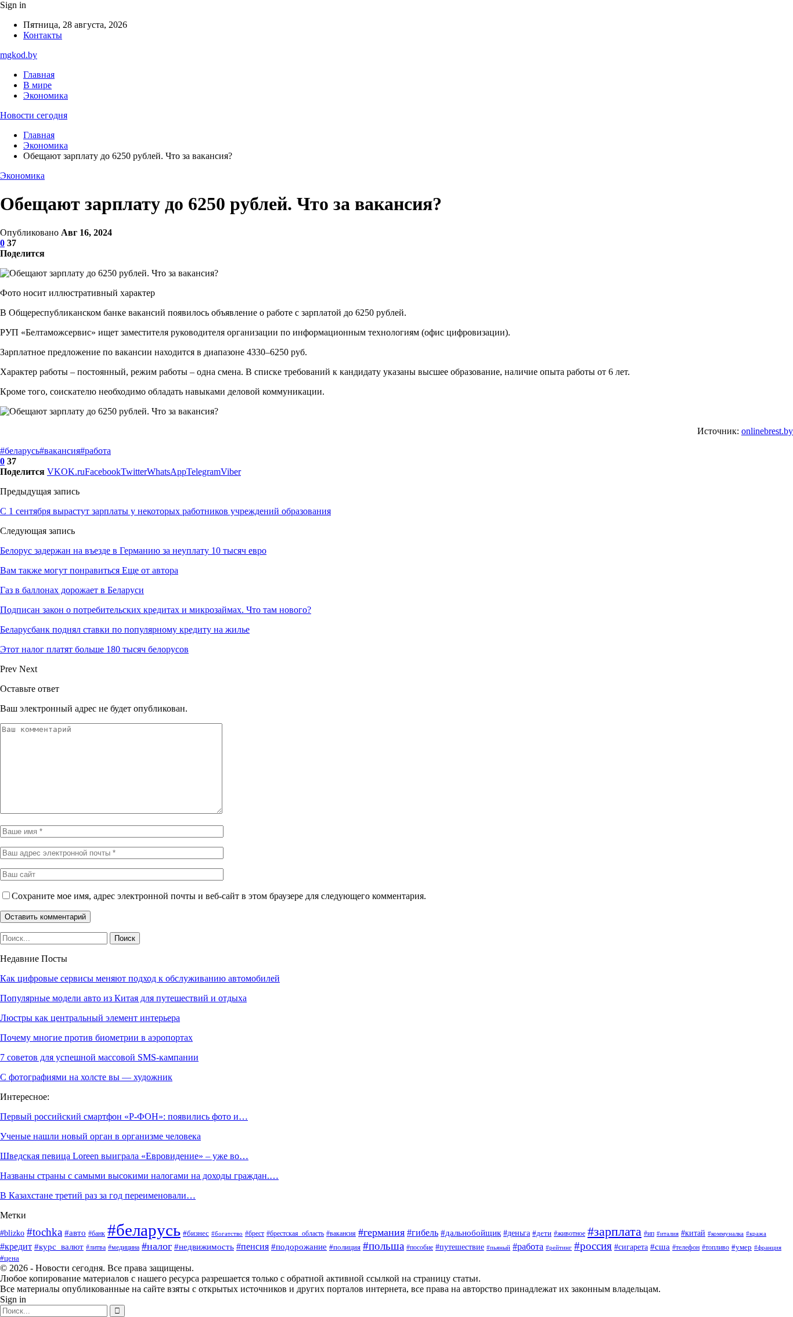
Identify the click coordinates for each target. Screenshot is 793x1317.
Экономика (45, 95)
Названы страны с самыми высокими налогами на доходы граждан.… (139, 1176)
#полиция (345, 1247)
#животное (569, 1233)
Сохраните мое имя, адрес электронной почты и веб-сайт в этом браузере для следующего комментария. (219, 896)
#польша (383, 1246)
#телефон (686, 1247)
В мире (37, 85)
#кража (756, 1233)
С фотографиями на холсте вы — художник (86, 1077)
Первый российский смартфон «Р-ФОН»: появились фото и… (124, 1116)
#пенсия (252, 1246)
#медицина (123, 1247)
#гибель (422, 1232)
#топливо (715, 1247)
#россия (593, 1246)
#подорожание (299, 1246)
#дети (542, 1233)
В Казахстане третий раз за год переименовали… (98, 1195)
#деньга (516, 1232)
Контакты (42, 35)
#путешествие (459, 1247)
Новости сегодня (33, 115)
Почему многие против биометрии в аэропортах (96, 1037)
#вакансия (59, 451)
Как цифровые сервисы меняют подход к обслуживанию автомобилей (140, 978)
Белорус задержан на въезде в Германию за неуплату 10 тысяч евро (133, 550)
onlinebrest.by (767, 431)
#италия (668, 1234)
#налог (157, 1246)
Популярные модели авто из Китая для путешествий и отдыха (123, 998)
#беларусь (19, 451)
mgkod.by (18, 55)
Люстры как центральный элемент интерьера (90, 1018)
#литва (96, 1247)
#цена (9, 1258)
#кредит (16, 1246)
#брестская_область (295, 1233)
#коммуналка (726, 1234)
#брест (254, 1233)
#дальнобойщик (471, 1232)
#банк (96, 1233)
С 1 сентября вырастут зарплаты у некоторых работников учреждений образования (165, 511)
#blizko (12, 1233)
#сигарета (631, 1247)
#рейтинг (559, 1247)
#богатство (227, 1233)
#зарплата (614, 1232)
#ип (649, 1233)
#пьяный (498, 1247)
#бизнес (196, 1233)
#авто (75, 1232)
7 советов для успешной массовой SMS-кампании (99, 1057)
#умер (741, 1247)
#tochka (44, 1232)
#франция (767, 1247)
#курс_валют (59, 1246)
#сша (660, 1246)
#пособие (419, 1247)
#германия (381, 1232)
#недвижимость (204, 1246)
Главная (39, 75)
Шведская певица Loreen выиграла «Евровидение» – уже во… (124, 1156)
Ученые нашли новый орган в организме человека (100, 1136)
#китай (693, 1232)
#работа (95, 451)
